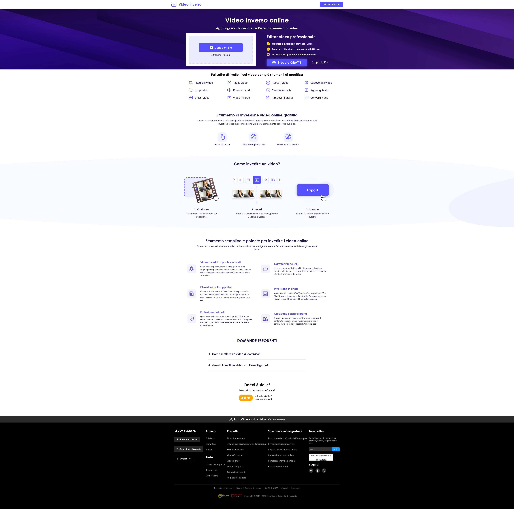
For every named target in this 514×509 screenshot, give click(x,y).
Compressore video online (281, 460)
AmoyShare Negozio (190, 449)
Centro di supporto (215, 464)
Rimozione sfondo (236, 438)
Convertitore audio (236, 472)
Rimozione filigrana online (281, 443)
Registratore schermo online (282, 449)
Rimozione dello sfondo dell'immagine (287, 438)
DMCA (267, 488)
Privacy (238, 488)
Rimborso (295, 488)
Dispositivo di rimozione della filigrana (246, 443)
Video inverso (190, 4)
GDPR (275, 488)
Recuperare (211, 470)
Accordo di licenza (253, 488)
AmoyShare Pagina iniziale (185, 430)
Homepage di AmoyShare (239, 419)
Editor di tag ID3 (235, 466)
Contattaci (210, 443)
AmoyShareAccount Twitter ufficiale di (324, 470)
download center (188, 439)
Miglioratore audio (236, 477)
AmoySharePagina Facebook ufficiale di (317, 470)
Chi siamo (210, 438)
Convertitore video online (281, 455)
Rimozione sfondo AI (278, 466)
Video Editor (260, 419)
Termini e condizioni (223, 488)
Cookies (284, 488)
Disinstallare (211, 475)
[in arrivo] (311, 470)
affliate (208, 449)
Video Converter (235, 455)
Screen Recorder (235, 449)
